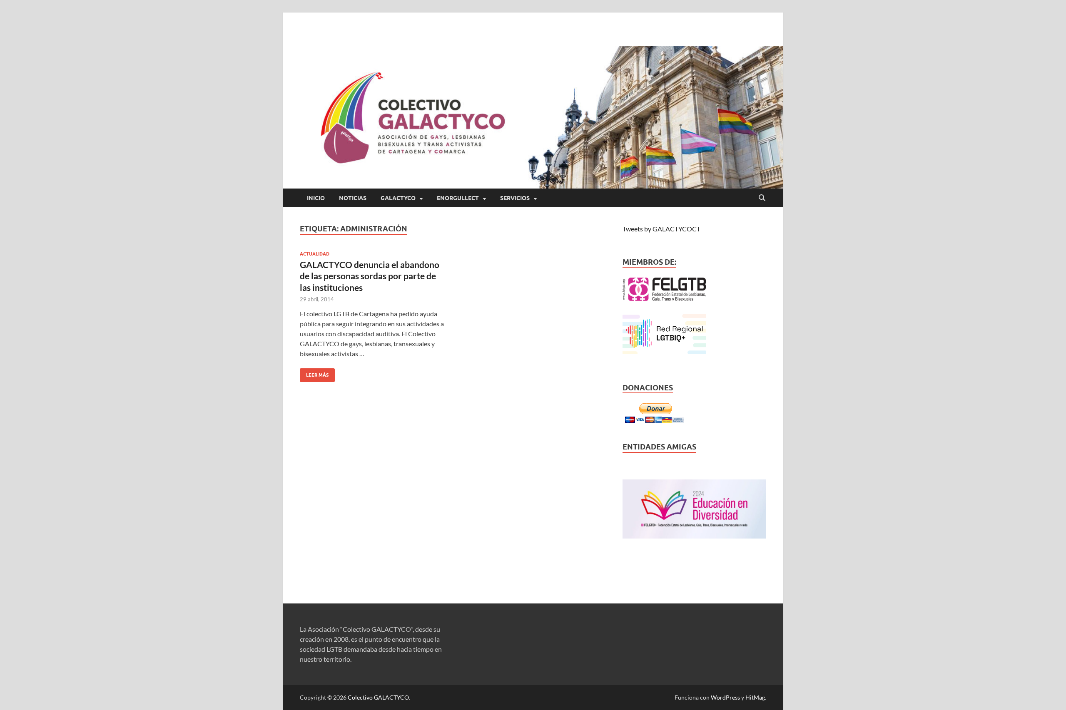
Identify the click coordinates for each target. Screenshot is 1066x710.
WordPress (725, 697)
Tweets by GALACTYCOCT (661, 229)
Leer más (314, 373)
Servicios (515, 198)
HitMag (755, 697)
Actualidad (314, 254)
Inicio (316, 198)
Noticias (352, 198)
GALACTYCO (398, 198)
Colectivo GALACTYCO (378, 697)
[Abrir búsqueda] (762, 198)
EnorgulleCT (458, 198)
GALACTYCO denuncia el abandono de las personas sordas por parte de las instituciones (369, 276)
